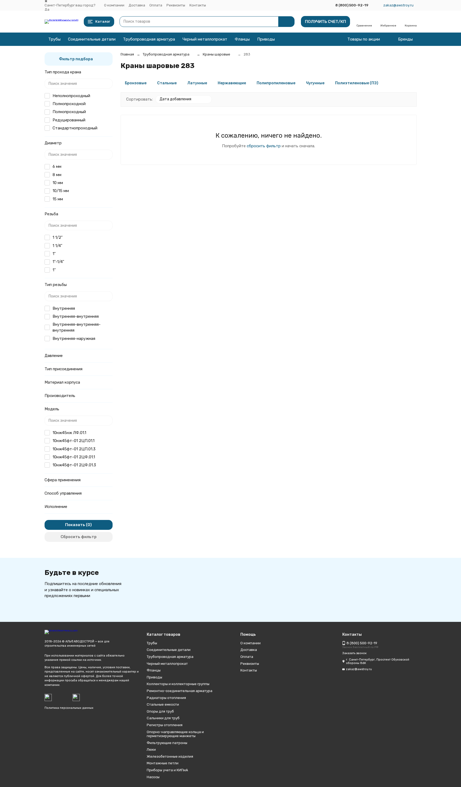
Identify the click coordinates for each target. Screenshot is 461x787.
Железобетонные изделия (170, 756)
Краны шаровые (216, 54)
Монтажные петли (162, 763)
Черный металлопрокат (204, 39)
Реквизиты (175, 5)
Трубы (54, 39)
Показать (75, 524)
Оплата (155, 5)
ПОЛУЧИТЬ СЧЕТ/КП (325, 21)
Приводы (266, 39)
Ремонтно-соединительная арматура (179, 691)
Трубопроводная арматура (149, 39)
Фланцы (242, 39)
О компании (114, 5)
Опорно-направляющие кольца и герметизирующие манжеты (175, 734)
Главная (127, 54)
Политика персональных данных (69, 708)
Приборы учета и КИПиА (167, 770)
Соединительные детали (92, 39)
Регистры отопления (164, 725)
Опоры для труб (160, 711)
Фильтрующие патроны (167, 743)
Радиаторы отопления (166, 698)
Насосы (153, 777)
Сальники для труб (163, 718)
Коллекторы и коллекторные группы (178, 684)
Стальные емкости (163, 704)
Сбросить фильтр (79, 536)
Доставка (137, 5)
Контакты (197, 5)
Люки (151, 750)
